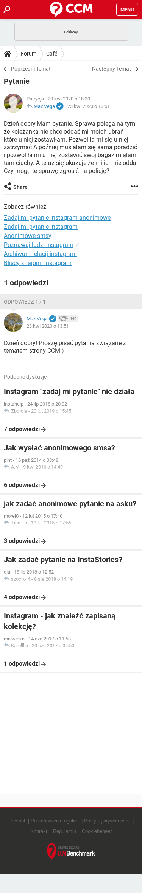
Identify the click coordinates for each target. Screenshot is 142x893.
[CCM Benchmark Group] (71, 852)
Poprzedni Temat (31, 69)
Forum (28, 54)
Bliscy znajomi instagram (38, 263)
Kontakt (38, 831)
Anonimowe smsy (27, 235)
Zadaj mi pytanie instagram (41, 226)
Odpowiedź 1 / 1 (25, 302)
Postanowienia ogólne (54, 821)
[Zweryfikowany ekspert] (60, 106)
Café (51, 54)
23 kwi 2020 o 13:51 (88, 106)
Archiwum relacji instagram (40, 254)
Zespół (17, 821)
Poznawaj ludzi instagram (38, 244)
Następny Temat (111, 69)
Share (20, 187)
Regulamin (64, 831)
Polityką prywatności (107, 821)
